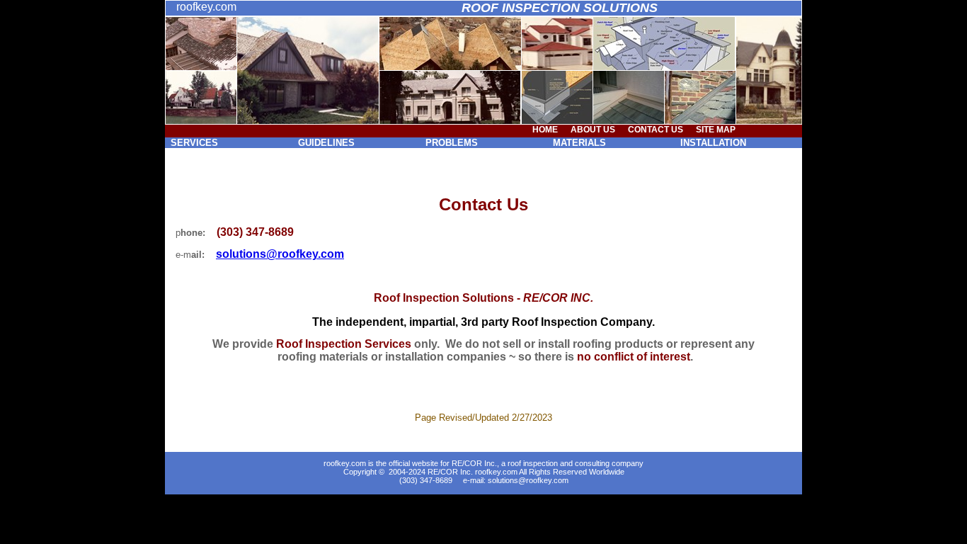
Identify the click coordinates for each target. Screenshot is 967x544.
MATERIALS (579, 142)
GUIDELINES (326, 142)
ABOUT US (593, 130)
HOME (545, 130)
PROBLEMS (451, 142)
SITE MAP (716, 130)
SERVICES (194, 142)
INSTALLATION (713, 142)
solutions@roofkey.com (528, 480)
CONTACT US (655, 130)
